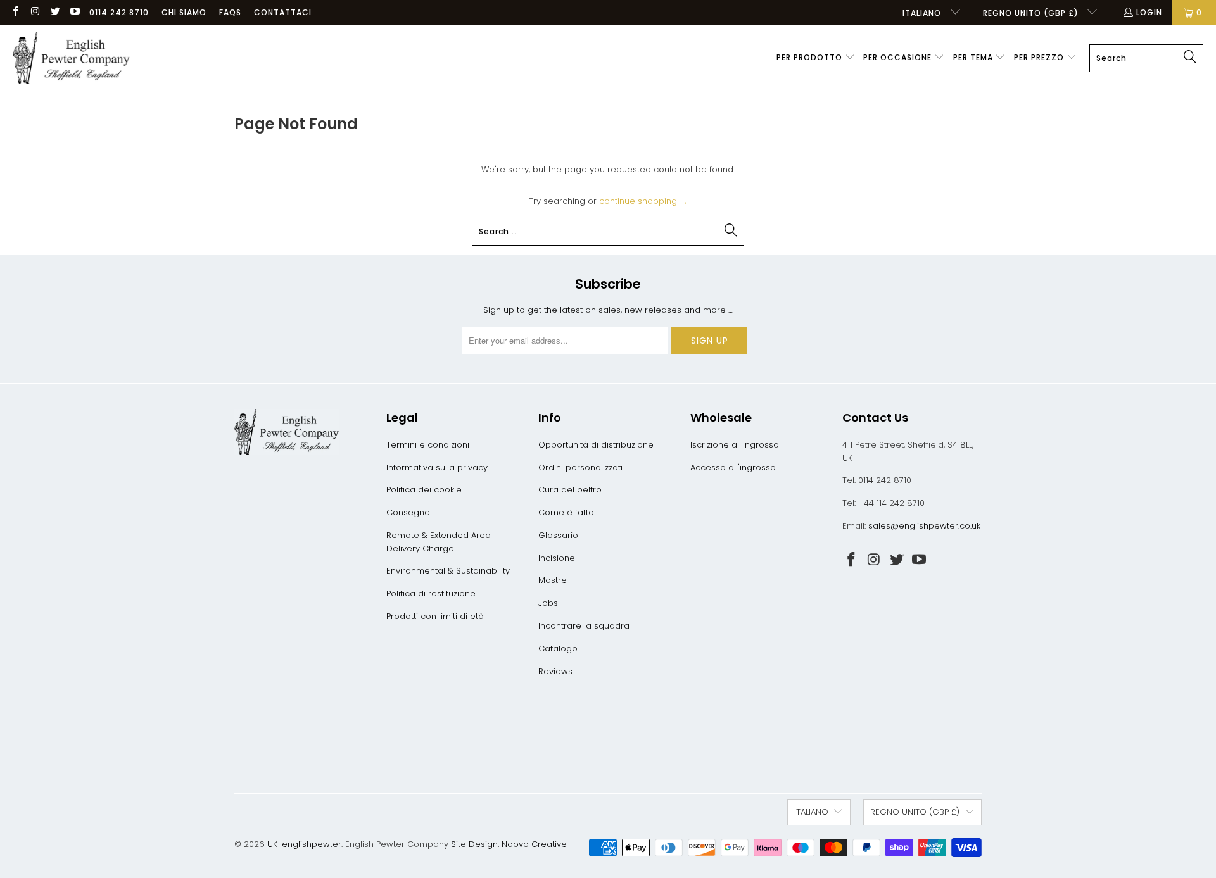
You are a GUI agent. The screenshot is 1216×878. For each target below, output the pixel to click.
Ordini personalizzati (580, 467)
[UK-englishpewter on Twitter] (54, 12)
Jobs (548, 603)
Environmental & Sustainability (448, 571)
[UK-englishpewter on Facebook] (15, 12)
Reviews (555, 671)
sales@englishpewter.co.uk (924, 526)
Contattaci (283, 12)
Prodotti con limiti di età (435, 616)
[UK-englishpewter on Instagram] (34, 12)
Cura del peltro (570, 490)
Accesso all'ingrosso (733, 467)
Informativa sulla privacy (437, 467)
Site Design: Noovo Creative (509, 844)
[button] (815, 58)
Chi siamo (184, 12)
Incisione (556, 558)
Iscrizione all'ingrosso (734, 445)
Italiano (923, 13)
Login (1149, 12)
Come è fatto (566, 512)
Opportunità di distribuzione (596, 445)
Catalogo (558, 649)
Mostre (552, 580)
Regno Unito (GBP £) (1032, 13)
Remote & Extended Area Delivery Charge (438, 542)
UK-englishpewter (304, 844)
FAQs (230, 12)
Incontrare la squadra (584, 626)
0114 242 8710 (119, 12)
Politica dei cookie (424, 490)
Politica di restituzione (431, 593)
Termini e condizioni (427, 445)
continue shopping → (643, 201)
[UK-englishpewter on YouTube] (74, 12)
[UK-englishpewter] (71, 58)
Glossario (558, 535)
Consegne (408, 512)
